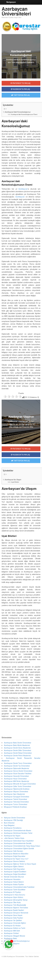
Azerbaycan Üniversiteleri (16, 11)
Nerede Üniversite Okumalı (14, 877)
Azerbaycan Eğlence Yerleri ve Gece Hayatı (20, 864)
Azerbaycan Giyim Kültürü (13, 897)
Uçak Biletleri (15, 482)
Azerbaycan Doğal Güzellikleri (15, 874)
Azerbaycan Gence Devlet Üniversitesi (18, 771)
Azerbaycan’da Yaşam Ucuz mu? (16, 859)
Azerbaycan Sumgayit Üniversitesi (16, 796)
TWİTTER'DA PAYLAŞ (21, 95)
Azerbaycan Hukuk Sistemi (14, 882)
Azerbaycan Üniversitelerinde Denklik (17, 843)
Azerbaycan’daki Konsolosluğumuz (18, 112)
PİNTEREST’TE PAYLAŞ (21, 449)
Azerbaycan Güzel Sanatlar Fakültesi (17, 773)
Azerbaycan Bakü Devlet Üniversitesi (17, 742)
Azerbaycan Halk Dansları (13, 851)
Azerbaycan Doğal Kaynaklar (14, 856)
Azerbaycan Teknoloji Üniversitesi (16, 802)
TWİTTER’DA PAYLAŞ (21, 460)
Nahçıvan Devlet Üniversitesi (14, 817)
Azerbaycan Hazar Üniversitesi (15, 778)
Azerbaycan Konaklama (12, 828)
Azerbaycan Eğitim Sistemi (14, 866)
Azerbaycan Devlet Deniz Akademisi (17, 748)
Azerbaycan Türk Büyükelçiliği (15, 905)
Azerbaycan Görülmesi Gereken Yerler (18, 833)
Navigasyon (11, 2)
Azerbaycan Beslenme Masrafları (16, 853)
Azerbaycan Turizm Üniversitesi (15, 804)
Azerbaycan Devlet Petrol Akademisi (17, 755)
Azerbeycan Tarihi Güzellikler (14, 889)
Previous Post (21, 725)
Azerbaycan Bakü (10, 938)
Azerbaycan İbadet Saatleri (14, 910)
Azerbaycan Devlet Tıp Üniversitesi (17, 766)
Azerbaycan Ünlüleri (11, 933)
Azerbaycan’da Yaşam (12, 835)
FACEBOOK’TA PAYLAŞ (21, 454)
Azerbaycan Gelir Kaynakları (14, 869)
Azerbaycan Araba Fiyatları (14, 884)
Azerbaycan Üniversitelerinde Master (17, 830)
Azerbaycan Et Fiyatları (12, 892)
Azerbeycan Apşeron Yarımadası (16, 907)
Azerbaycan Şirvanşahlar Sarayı (16, 900)
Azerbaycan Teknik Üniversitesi (15, 799)
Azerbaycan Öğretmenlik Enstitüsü (16, 789)
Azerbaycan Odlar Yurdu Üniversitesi (17, 786)
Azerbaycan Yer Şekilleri (13, 920)
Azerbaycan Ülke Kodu (12, 902)
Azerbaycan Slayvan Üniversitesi (16, 791)
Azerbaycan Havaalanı (12, 879)
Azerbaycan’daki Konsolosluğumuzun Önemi (24, 114)
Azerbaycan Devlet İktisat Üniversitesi (18, 753)
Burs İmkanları (9, 823)
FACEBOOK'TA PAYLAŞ (21, 89)
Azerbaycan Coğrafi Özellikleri (15, 871)
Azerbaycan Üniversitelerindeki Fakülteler (19, 887)
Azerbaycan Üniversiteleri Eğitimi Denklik (19, 848)
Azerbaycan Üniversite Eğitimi (15, 923)
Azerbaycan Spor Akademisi (14, 794)
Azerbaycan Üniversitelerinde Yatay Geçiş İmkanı (22, 846)
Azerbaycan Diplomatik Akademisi (16, 768)
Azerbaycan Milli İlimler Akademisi (16, 781)
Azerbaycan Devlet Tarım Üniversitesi (18, 763)
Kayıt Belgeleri (9, 825)
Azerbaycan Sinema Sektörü (14, 861)
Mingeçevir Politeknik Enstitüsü (15, 807)
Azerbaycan (23, 189)
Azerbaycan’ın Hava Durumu (14, 894)
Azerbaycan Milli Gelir (12, 930)
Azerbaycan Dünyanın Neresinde (16, 912)
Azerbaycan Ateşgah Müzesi (14, 936)
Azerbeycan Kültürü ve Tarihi (14, 928)
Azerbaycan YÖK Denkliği (13, 820)
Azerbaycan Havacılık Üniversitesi (16, 776)
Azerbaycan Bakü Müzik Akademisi (17, 745)
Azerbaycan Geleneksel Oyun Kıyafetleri (19, 841)
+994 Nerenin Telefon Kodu (14, 838)
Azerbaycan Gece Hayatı (13, 915)
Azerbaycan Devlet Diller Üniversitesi (17, 750)
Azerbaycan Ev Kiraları (12, 925)
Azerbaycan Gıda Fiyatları (13, 918)
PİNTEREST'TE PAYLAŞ (21, 83)
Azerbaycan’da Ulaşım (13, 479)
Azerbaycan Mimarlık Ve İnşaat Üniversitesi (20, 784)
